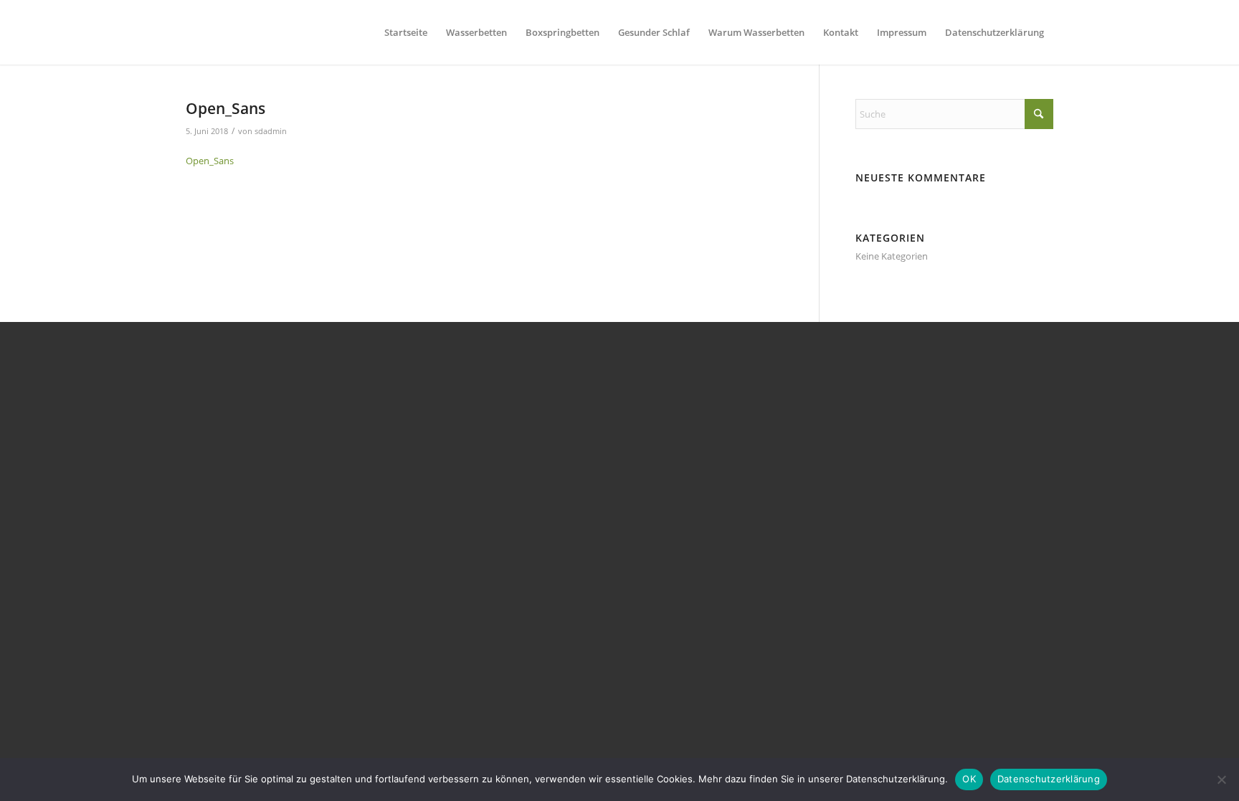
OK (969, 779)
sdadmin (271, 131)
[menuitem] (406, 32)
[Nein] (1221, 779)
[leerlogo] (189, 32)
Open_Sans (210, 160)
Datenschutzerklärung (1048, 779)
